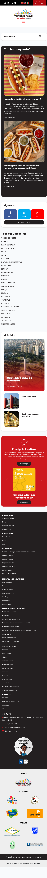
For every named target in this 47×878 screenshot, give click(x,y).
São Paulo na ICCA (9, 574)
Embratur (5, 615)
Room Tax (6, 601)
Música (4, 293)
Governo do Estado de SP (11, 619)
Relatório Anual (7, 664)
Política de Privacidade (10, 687)
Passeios (5, 303)
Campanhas (7, 653)
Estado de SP (7, 272)
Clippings (5, 705)
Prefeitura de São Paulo (10, 626)
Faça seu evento (8, 563)
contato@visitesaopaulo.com (14, 727)
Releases (5, 698)
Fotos (4, 541)
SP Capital (6, 317)
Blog (3, 252)
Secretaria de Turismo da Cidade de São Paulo (19, 630)
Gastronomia (7, 286)
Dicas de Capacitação (10, 641)
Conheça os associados (11, 597)
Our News (5, 300)
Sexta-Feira (6, 313)
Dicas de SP (6, 265)
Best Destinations (9, 248)
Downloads (6, 537)
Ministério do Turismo (10, 612)
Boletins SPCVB (7, 668)
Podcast (5, 650)
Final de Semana (8, 282)
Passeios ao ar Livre (10, 307)
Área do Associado (9, 683)
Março (4, 289)
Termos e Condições (9, 690)
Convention (6, 604)
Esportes (5, 269)
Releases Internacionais (10, 701)
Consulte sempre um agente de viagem (23, 857)
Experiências (6, 529)
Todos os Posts (8, 238)
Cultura (5, 258)
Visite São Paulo (8, 518)
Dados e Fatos (7, 555)
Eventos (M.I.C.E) (8, 526)
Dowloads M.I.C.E (8, 566)
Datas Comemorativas (11, 262)
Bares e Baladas (8, 245)
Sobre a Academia (9, 638)
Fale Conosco (7, 679)
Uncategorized (8, 324)
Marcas (5, 675)
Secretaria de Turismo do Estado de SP (16, 623)
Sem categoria (8, 310)
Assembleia (6, 672)
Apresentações (7, 661)
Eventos (5, 276)
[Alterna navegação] (23, 23)
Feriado (4, 279)
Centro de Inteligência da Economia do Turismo (19, 552)
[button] (7, 479)
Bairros (4, 241)
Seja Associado (8, 593)
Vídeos (4, 657)
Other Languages (11, 731)
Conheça (24, 464)
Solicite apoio (7, 570)
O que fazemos (7, 590)
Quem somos (7, 582)
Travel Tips (6, 320)
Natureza (5, 296)
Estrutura (5, 586)
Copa (3, 255)
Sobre (4, 544)
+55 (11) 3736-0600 (10, 724)
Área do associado (39, 3)
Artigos (4, 709)
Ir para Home (24, 222)
